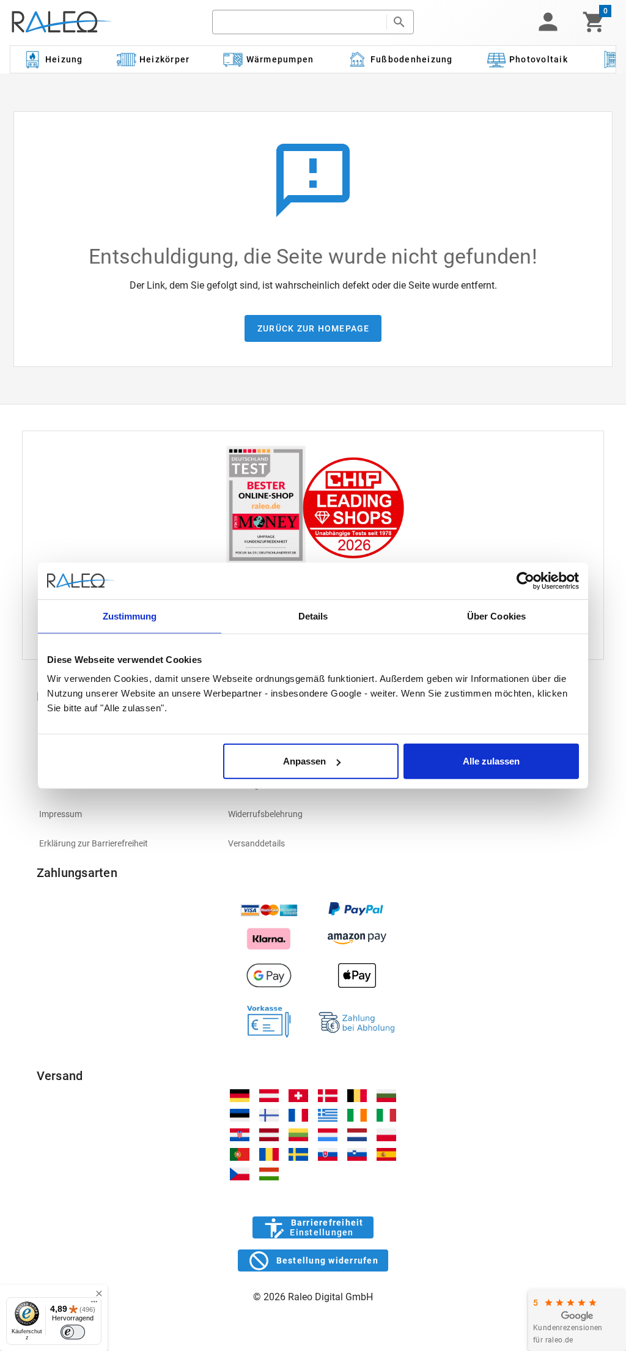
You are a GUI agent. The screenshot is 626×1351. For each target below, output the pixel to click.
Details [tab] (313, 615)
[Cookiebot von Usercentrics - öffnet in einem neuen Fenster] (525, 580)
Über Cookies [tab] (496, 615)
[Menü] (94, 1304)
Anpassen (304, 761)
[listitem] (124, 814)
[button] (548, 22)
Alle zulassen (491, 761)
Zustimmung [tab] (130, 615)
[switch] (73, 1332)
